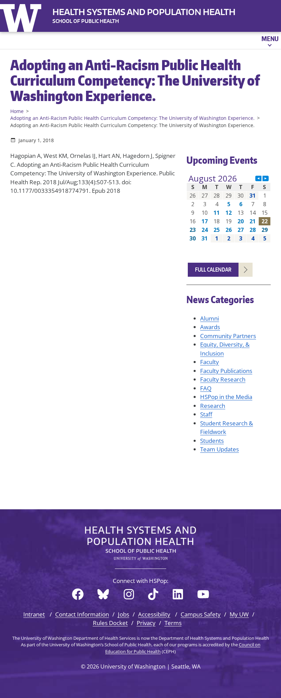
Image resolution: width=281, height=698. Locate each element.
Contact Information (82, 614)
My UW (239, 614)
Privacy (146, 623)
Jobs (123, 614)
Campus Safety (201, 614)
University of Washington (22, 16)
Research (212, 406)
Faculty (209, 362)
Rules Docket (110, 623)
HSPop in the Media (226, 397)
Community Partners (228, 336)
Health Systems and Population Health (143, 12)
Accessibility (154, 614)
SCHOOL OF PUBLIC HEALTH (85, 21)
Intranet (34, 614)
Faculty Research (222, 379)
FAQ (205, 388)
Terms (173, 623)
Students (212, 441)
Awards (210, 327)
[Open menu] (269, 40)
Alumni (209, 318)
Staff (206, 414)
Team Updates (219, 449)
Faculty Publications (226, 371)
